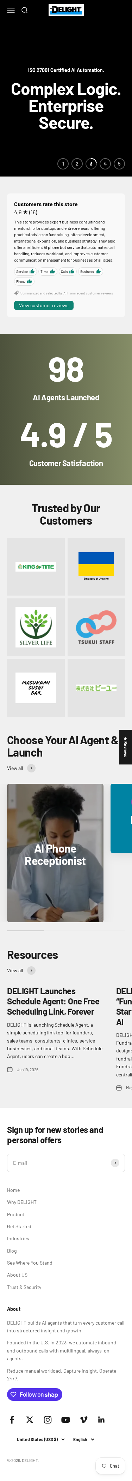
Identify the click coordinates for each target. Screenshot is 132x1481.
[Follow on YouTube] (65, 1420)
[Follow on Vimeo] (83, 1420)
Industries (18, 1238)
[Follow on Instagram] (47, 1420)
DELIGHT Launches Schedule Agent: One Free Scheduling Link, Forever (53, 1001)
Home (13, 1190)
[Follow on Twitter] (29, 1420)
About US (17, 1275)
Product (15, 1214)
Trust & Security (24, 1287)
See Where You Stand (29, 1263)
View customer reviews (44, 305)
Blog (12, 1251)
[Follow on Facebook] (12, 1420)
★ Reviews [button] (125, 747)
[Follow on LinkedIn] (101, 1420)
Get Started (19, 1226)
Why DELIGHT (22, 1202)
